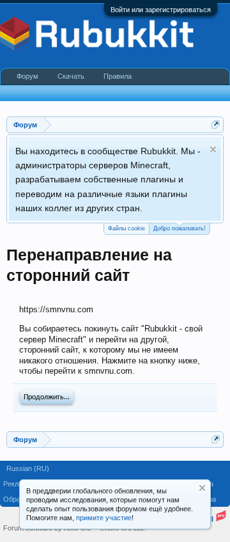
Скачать (70, 76)
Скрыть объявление (213, 149)
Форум (27, 76)
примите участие (104, 518)
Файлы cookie (126, 228)
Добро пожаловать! (179, 228)
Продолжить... (47, 397)
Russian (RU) (27, 468)
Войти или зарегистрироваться (161, 9)
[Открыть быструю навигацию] (215, 124)
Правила (117, 76)
